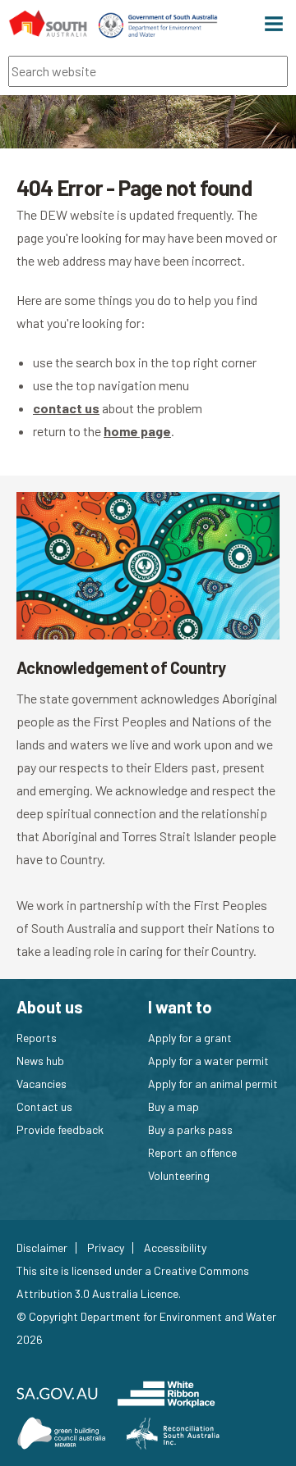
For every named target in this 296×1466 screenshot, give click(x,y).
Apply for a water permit (208, 1061)
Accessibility (175, 1248)
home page (137, 431)
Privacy (105, 1248)
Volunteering (179, 1175)
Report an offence (192, 1152)
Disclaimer (41, 1248)
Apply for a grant (190, 1038)
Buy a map (173, 1106)
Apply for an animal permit (213, 1083)
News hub (40, 1061)
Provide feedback (60, 1129)
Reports (36, 1038)
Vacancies (41, 1083)
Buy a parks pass (190, 1129)
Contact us (44, 1106)
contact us (66, 408)
